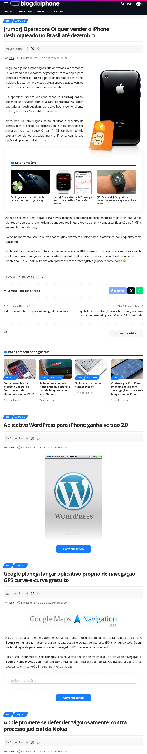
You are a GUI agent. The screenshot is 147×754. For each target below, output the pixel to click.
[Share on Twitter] (32, 49)
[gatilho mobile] (7, 4)
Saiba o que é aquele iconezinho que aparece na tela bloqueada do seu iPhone (54, 388)
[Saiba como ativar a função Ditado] (91, 369)
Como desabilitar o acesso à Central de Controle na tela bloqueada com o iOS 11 (19, 388)
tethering (31, 227)
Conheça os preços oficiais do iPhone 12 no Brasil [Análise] (27, 199)
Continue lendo (73, 549)
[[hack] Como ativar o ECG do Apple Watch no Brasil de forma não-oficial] (73, 182)
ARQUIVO (20, 21)
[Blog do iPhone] (35, 4)
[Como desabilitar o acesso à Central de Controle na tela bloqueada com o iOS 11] (20, 369)
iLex (11, 58)
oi (43, 277)
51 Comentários (127, 333)
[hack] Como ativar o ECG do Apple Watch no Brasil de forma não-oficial (73, 200)
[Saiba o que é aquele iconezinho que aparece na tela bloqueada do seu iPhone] (55, 369)
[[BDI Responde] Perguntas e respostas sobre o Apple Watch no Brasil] (116, 182)
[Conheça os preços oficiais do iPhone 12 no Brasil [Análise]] (30, 182)
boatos (109, 251)
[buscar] (122, 4)
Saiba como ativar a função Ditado (88, 384)
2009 (8, 21)
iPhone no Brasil (28, 277)
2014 (79, 377)
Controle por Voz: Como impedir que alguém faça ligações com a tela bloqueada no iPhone (127, 388)
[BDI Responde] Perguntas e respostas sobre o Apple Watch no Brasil (116, 200)
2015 (44, 377)
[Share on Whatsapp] (38, 49)
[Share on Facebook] (27, 49)
